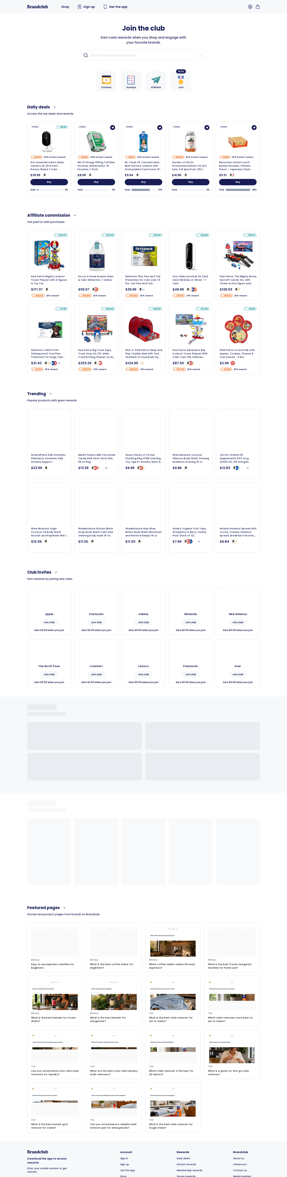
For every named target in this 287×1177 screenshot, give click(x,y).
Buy (49, 182)
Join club (49, 622)
